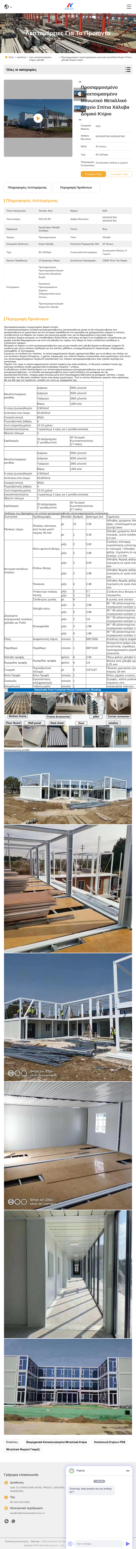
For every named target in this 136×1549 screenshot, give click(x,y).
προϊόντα (21, 57)
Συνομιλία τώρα (93, 174)
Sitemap (35, 1541)
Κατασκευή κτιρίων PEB (109, 1442)
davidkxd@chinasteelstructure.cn (27, 1513)
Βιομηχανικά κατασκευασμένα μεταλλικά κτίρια (56, 1442)
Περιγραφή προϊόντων (76, 187)
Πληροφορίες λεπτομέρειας (27, 187)
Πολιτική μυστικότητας (16, 1541)
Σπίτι (11, 57)
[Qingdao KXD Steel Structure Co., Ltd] (69, 6)
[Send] (127, 1543)
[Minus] (128, 1471)
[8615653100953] (13, 1522)
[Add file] (70, 1543)
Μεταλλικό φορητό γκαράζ (23, 1449)
